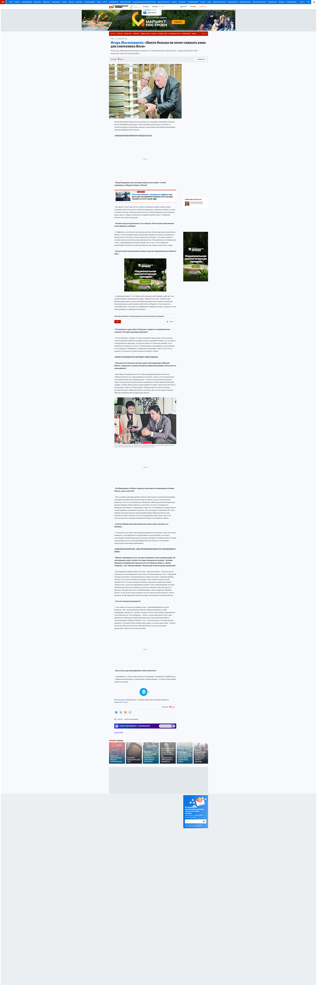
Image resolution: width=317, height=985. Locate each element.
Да (144, 12)
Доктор (174, 2)
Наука (99, 2)
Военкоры (136, 33)
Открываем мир (192, 2)
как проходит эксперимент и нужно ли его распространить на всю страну (152, 196)
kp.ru (121, 59)
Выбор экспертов (164, 2)
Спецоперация (26, 2)
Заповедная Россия (174, 33)
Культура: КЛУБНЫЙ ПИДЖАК (131, 719)
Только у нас (128, 33)
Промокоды (272, 2)
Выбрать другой (152, 12)
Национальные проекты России (144, 2)
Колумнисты (113, 2)
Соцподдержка (89, 2)
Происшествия (125, 2)
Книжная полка (245, 2)
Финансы (182, 2)
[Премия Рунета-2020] (134, 7)
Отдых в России (162, 33)
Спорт (105, 2)
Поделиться (201, 59)
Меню (3, 2)
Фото (11, 2)
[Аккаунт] (314, 2)
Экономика (56, 2)
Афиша (194, 33)
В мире (64, 2)
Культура (120, 719)
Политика (37, 2)
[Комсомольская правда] (118, 6)
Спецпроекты (291, 2)
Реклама (193, 6)
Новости (120, 33)
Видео (17, 2)
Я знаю (202, 2)
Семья (209, 2)
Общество (46, 2)
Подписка (202, 6)
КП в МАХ (153, 33)
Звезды (71, 2)
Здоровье (79, 2)
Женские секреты (219, 2)
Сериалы (281, 2)
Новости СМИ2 (118, 732)
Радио (185, 6)
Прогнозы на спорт (259, 2)
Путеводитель (233, 2)
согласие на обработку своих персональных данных (193, 825)
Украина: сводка (145, 33)
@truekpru (124, 702)
